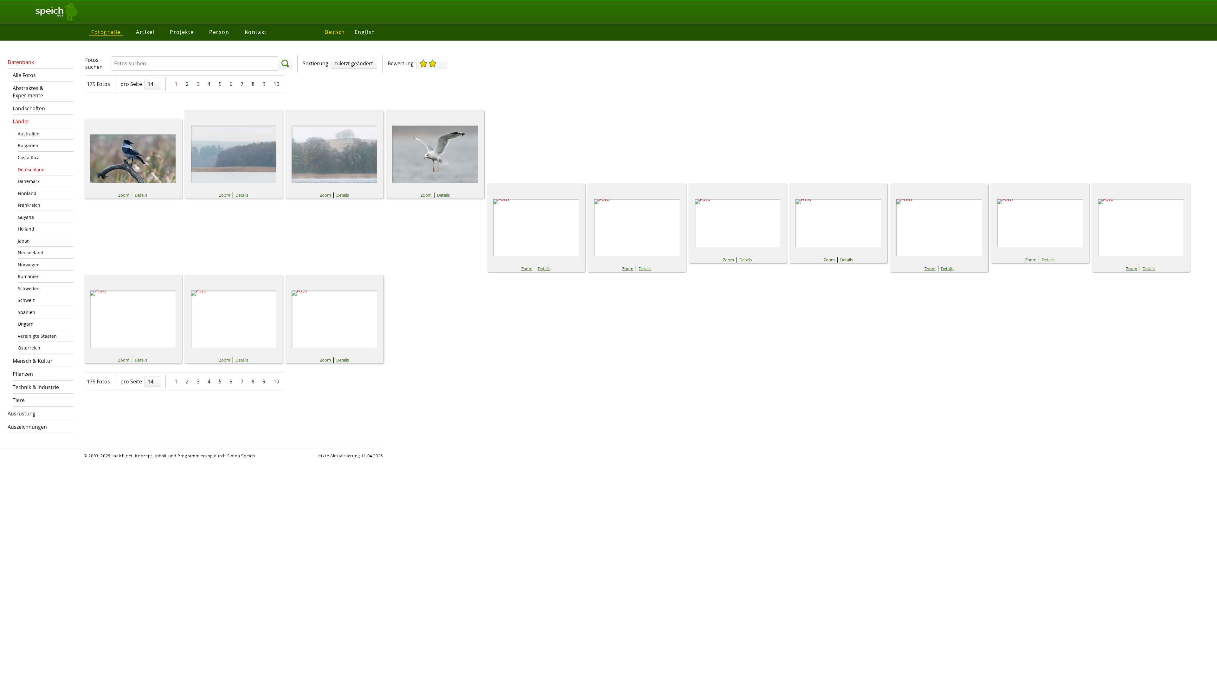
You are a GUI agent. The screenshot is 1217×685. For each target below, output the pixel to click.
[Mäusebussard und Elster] (1140, 227)
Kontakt (256, 32)
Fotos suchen (94, 63)
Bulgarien (28, 145)
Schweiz (26, 300)
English (365, 32)
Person (219, 32)
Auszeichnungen (27, 426)
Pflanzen (23, 373)
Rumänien (29, 276)
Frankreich (29, 205)
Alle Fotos (24, 75)
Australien (29, 134)
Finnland (27, 193)
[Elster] (939, 227)
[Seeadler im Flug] (636, 227)
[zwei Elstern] (838, 223)
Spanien (26, 312)
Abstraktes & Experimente (28, 92)
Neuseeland (30, 253)
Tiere (19, 400)
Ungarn (26, 324)
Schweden (29, 288)
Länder (21, 121)
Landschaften (29, 108)
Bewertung (401, 63)
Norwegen (29, 265)
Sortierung (315, 63)
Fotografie (106, 32)
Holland (26, 229)
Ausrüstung (21, 413)
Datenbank (21, 62)
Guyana (26, 217)
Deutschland (31, 169)
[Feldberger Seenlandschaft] (233, 154)
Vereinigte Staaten (37, 336)
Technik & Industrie (36, 387)
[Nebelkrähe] (133, 158)
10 (276, 84)
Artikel (145, 32)
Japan (24, 241)
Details (141, 195)
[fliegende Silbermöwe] (435, 154)
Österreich (29, 348)
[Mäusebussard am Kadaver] (233, 319)
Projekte (182, 32)
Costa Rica (29, 157)
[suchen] (285, 63)
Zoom (123, 195)
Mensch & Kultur (33, 360)
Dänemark (29, 181)
